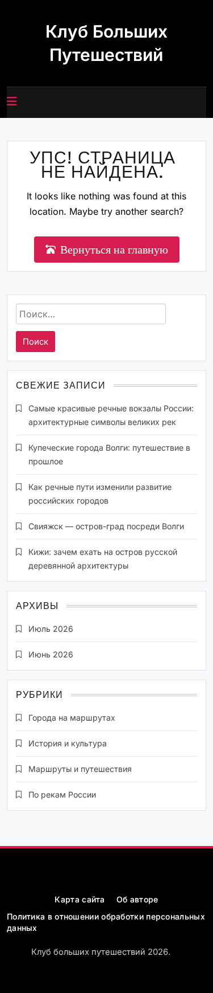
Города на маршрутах (71, 717)
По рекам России (62, 794)
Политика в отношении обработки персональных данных (106, 922)
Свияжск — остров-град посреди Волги (106, 526)
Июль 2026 (50, 629)
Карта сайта (80, 899)
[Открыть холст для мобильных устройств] (12, 101)
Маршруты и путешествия (80, 769)
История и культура (67, 743)
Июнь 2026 (50, 654)
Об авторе (137, 899)
